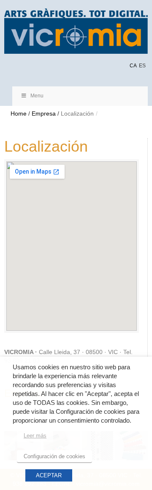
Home (19, 113)
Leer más (35, 435)
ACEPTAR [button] (49, 475)
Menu (36, 96)
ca (133, 66)
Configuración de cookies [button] (54, 456)
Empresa (44, 113)
